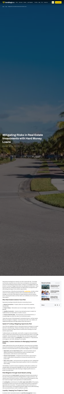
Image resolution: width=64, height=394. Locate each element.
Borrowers (21, 2)
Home (3, 6)
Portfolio (36, 2)
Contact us (46, 2)
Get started (58, 2)
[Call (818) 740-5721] (53, 2)
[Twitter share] (59, 305)
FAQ (42, 2)
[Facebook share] (55, 305)
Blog (39, 2)
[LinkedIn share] (57, 305)
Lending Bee (27, 291)
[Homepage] (8, 2)
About (17, 2)
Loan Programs (30, 2)
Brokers (25, 2)
